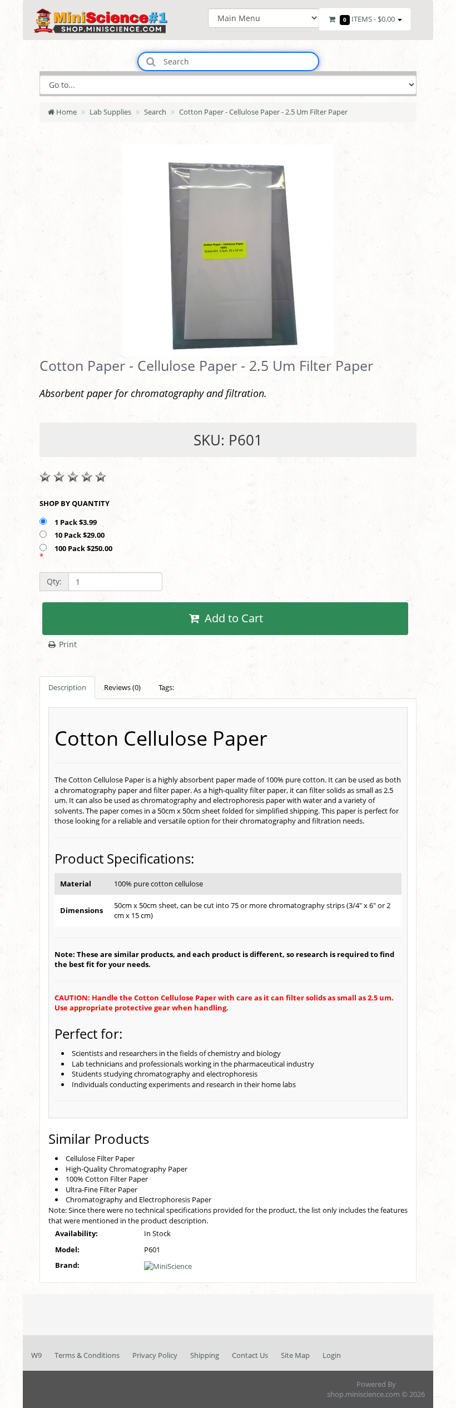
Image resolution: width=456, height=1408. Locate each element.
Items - (369, 19)
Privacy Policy (154, 1355)
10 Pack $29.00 (80, 535)
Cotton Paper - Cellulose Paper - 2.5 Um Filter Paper (263, 112)
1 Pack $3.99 (76, 522)
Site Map (295, 1355)
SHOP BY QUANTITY (74, 503)
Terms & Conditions (87, 1355)
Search (155, 112)
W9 (36, 1355)
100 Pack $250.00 (84, 548)
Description (67, 687)
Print (67, 644)
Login (332, 1355)
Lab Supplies (110, 112)
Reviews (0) (122, 687)
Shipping (204, 1355)
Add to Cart (232, 618)
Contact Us (250, 1355)
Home (65, 112)
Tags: (166, 687)
